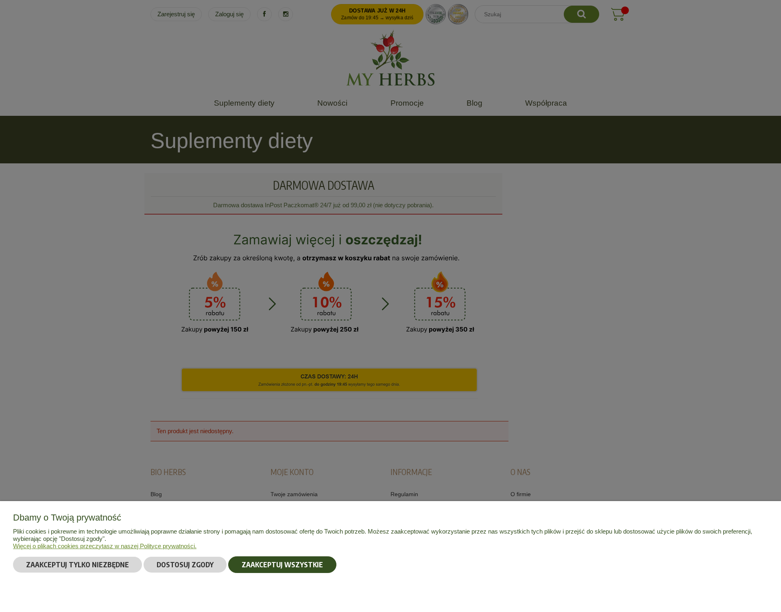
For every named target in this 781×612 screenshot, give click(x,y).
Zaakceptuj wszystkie (282, 564)
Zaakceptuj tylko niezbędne (77, 564)
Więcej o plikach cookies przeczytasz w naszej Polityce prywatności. (104, 546)
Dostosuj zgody (185, 564)
